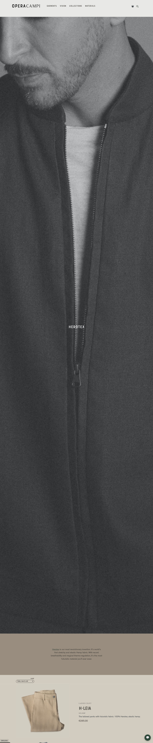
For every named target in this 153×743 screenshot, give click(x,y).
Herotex (55, 649)
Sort (32, 678)
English (4, 741)
